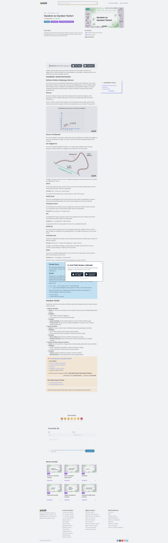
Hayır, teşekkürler (84, 278)
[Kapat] (101, 263)
